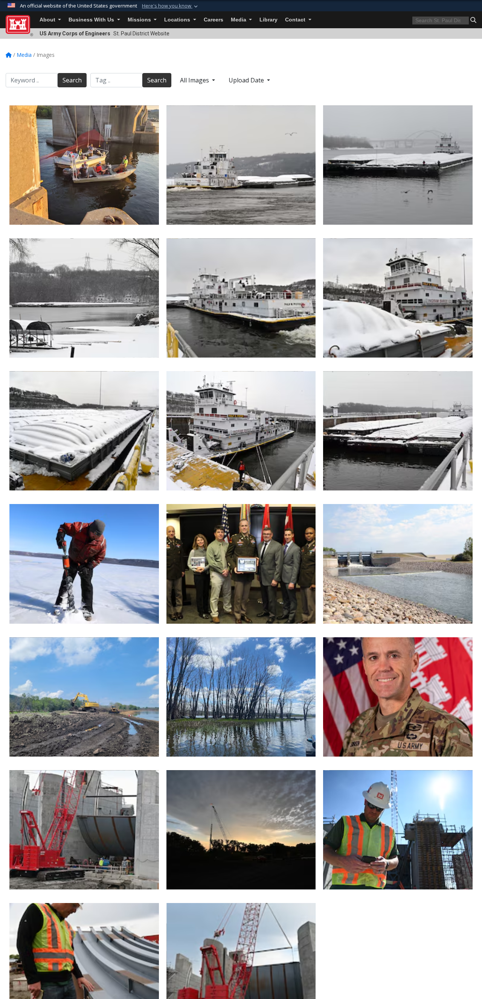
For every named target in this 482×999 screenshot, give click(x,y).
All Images (195, 80)
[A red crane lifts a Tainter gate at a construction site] (84, 829)
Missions (140, 20)
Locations (178, 20)
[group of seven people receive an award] (241, 563)
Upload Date (247, 80)
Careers (213, 20)
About (48, 20)
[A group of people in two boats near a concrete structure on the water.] (84, 165)
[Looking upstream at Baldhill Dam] (398, 563)
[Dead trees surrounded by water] (241, 697)
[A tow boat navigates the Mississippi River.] (241, 165)
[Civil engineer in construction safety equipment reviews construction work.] (398, 829)
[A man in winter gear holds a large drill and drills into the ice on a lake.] (84, 563)
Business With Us (92, 20)
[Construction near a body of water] (84, 697)
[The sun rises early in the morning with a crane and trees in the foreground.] (241, 829)
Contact (296, 20)
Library (268, 20)
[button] (170, 6)
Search (72, 80)
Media (239, 20)
